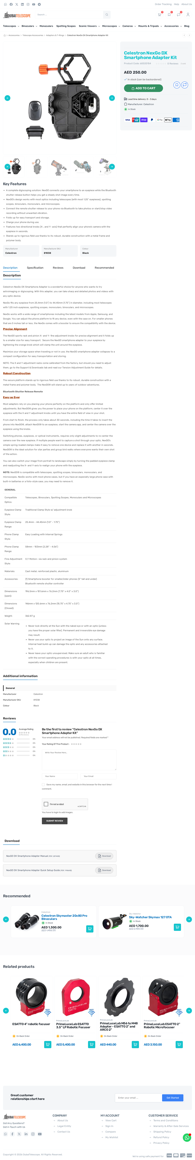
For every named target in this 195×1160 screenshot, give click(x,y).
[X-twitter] (16, 4)
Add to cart (145, 88)
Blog (186, 26)
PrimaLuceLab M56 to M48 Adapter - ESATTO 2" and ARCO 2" (119, 1026)
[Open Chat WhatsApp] (187, 1137)
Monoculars (46, 26)
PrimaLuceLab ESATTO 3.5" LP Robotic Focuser (73, 1025)
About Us (62, 1120)
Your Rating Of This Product (55, 744)
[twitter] (19, 1134)
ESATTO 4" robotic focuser (31, 1024)
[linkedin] (26, 1134)
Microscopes (109, 26)
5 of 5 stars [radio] (81, 744)
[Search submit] (106, 15)
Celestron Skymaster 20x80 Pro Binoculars (64, 917)
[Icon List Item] (168, 1155)
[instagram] (32, 1134)
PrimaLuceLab (62, 1020)
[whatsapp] (5, 1134)
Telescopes (9, 26)
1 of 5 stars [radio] (72, 744)
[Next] (189, 35)
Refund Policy (161, 1137)
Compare (110, 1131)
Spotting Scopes (66, 26)
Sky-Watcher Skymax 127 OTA (150, 917)
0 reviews (172, 63)
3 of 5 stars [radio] (76, 744)
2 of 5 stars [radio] (74, 744)
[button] (7, 98)
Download (106, 856)
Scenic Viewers (88, 26)
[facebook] (12, 1134)
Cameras (127, 26)
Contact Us (63, 1131)
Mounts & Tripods (148, 26)
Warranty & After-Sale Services (171, 1126)
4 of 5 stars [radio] (78, 744)
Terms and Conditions (165, 1120)
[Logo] (25, 1116)
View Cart (110, 1120)
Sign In (109, 1126)
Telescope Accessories (33, 35)
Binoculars (28, 26)
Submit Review (54, 821)
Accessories (171, 26)
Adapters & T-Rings (55, 35)
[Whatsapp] (5, 4)
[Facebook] (11, 4)
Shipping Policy (162, 1131)
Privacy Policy (161, 1142)
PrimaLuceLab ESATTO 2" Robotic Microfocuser (162, 1025)
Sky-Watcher (135, 914)
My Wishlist (111, 1137)
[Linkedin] (22, 4)
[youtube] (39, 1134)
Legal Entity (64, 1126)
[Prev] (184, 35)
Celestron (149, 104)
